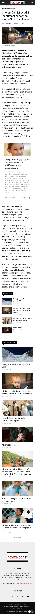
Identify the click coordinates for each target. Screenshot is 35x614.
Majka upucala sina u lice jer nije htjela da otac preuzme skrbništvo (22, 310)
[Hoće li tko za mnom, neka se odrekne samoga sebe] (7, 320)
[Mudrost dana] (7, 330)
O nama (10, 604)
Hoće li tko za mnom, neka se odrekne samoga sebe (15, 419)
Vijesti (4, 8)
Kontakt (24, 604)
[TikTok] (17, 597)
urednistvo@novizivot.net (23, 583)
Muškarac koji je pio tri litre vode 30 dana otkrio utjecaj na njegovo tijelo (16, 527)
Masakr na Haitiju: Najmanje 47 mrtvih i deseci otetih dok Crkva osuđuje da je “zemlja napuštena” (16, 471)
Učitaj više (17, 537)
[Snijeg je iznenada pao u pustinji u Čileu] (7, 301)
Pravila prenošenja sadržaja (10, 606)
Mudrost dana (17, 327)
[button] (3, 2)
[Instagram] (12, 597)
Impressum (17, 604)
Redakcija (8, 23)
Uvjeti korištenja (17, 608)
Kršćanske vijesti (11, 8)
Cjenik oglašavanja (25, 606)
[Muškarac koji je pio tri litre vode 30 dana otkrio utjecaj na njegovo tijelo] (17, 515)
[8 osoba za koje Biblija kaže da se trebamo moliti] (17, 488)
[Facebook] (7, 597)
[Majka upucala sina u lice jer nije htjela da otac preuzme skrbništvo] (7, 310)
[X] (23, 597)
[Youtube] (28, 597)
